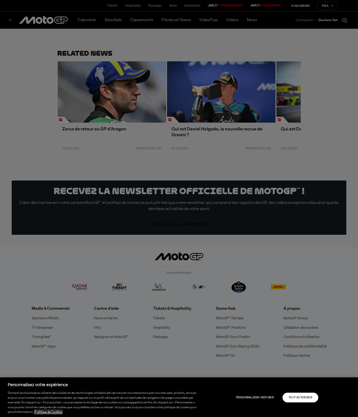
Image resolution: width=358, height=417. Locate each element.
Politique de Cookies (48, 412)
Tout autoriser (300, 397)
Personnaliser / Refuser (255, 397)
